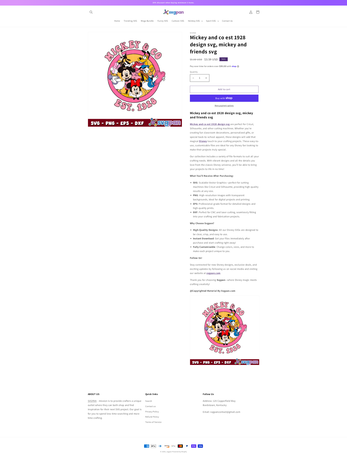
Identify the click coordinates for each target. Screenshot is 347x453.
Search (148, 401)
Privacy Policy (152, 411)
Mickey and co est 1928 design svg (210, 124)
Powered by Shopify (179, 452)
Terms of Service (153, 422)
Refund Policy (152, 416)
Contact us (150, 406)
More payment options (224, 105)
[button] (91, 12)
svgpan (169, 452)
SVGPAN (92, 400)
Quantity (194, 72)
